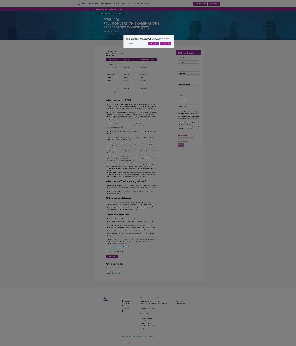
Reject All (153, 43)
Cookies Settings (130, 43)
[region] (148, 41)
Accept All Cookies (165, 43)
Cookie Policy (159, 39)
